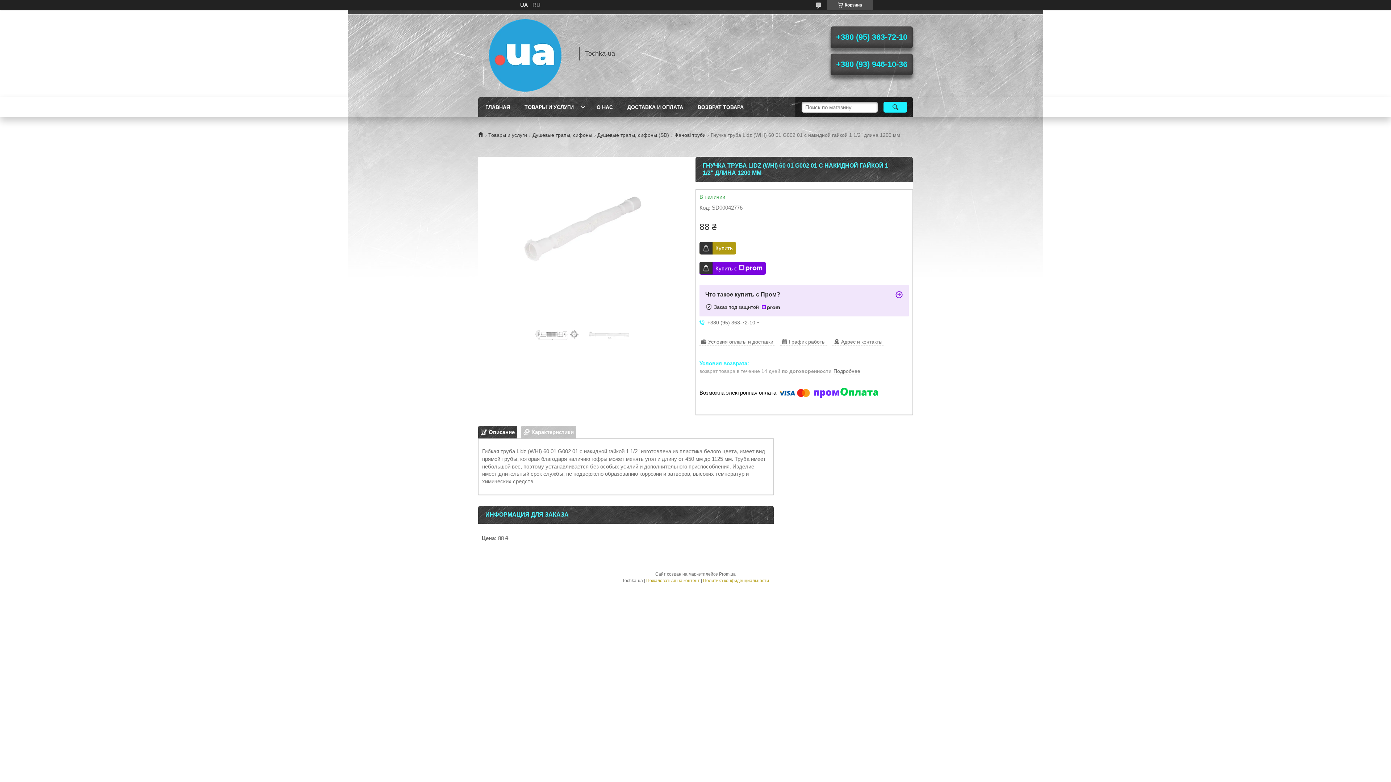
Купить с (726, 268)
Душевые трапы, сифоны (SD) (633, 135)
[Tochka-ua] (525, 54)
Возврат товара (721, 107)
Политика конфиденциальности (736, 580)
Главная (497, 107)
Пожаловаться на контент (673, 580)
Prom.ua (727, 574)
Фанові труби (690, 135)
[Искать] (895, 107)
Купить (724, 248)
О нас (605, 107)
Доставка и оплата (655, 107)
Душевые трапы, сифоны (562, 135)
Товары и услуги (549, 107)
